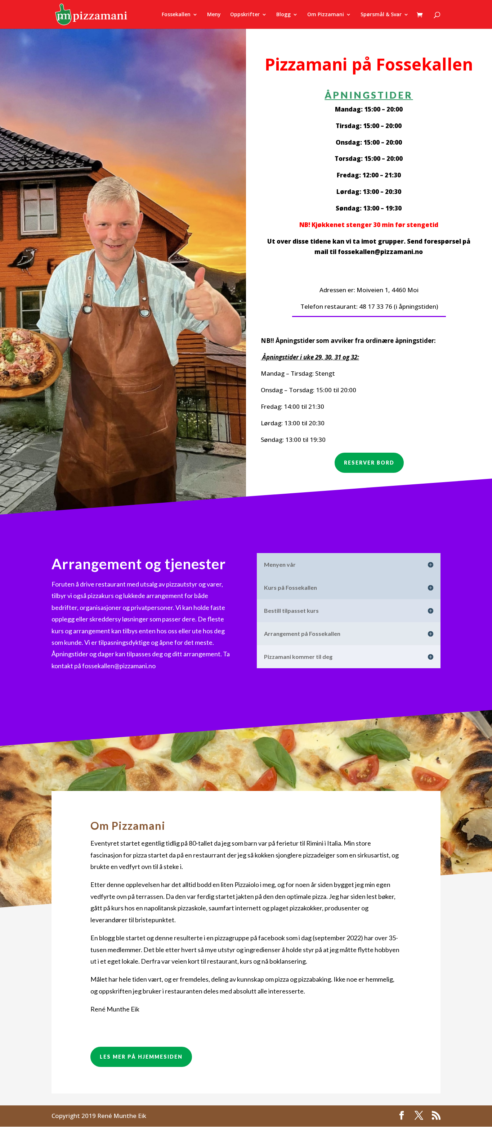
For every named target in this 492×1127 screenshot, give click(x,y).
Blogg (283, 15)
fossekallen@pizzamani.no (380, 252)
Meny (214, 15)
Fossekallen (176, 15)
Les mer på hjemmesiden (141, 1057)
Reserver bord (369, 463)
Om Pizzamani (325, 15)
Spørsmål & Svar (381, 15)
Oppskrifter (245, 15)
